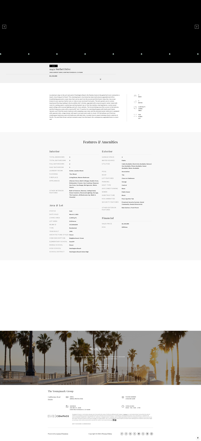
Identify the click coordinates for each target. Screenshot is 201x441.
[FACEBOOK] (121, 433)
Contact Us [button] (100, 366)
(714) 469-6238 (130, 398)
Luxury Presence (62, 434)
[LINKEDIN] (130, 433)
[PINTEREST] (147, 433)
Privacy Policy (107, 434)
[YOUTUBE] (138, 433)
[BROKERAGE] (151, 433)
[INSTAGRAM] (126, 433)
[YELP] (143, 433)
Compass (125, 414)
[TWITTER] (134, 433)
